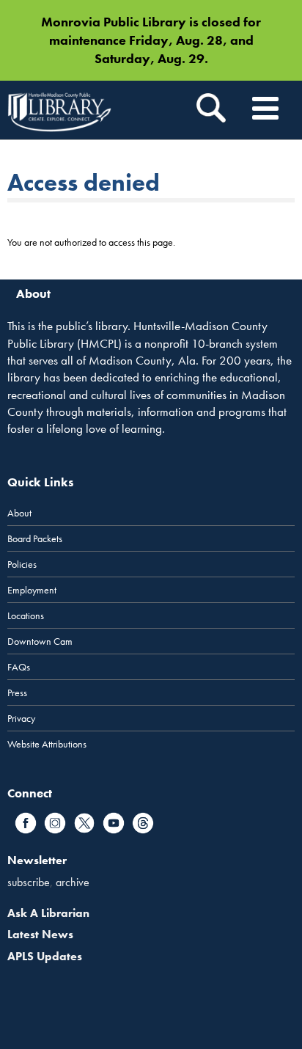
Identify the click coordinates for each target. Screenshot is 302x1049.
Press (17, 692)
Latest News (40, 934)
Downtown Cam (40, 641)
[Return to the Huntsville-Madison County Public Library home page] (59, 110)
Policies (22, 564)
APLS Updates (44, 956)
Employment (31, 590)
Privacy (21, 718)
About (19, 513)
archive (72, 882)
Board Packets (34, 538)
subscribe (28, 882)
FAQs (18, 667)
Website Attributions (46, 744)
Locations (25, 615)
